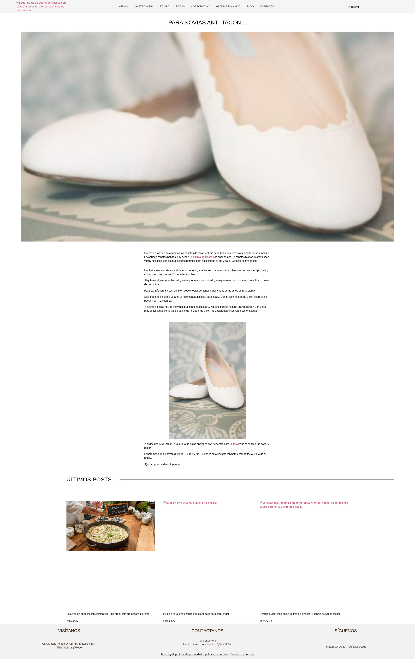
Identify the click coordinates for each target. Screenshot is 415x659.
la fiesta (234, 444)
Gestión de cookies (242, 654)
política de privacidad (188, 654)
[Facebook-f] (378, 6)
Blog (250, 6)
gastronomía (144, 6)
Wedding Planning (228, 6)
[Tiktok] (382, 6)
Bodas (180, 6)
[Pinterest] (358, 640)
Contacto (267, 6)
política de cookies (216, 654)
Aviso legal (167, 654)
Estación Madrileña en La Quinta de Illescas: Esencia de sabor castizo (300, 614)
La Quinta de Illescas (202, 257)
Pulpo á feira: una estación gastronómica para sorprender (196, 614)
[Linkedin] (386, 6)
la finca (123, 6)
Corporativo (200, 6)
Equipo (165, 6)
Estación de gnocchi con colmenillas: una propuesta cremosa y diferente (107, 614)
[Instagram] (373, 6)
